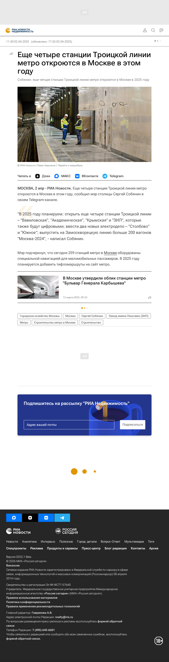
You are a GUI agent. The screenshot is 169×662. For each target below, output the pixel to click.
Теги (151, 541)
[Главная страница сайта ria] (6, 30)
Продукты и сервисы (62, 548)
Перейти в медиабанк (70, 165)
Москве (110, 253)
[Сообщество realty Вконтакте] (46, 518)
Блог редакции (116, 548)
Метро (24, 322)
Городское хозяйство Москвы (40, 316)
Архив (153, 548)
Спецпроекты (16, 548)
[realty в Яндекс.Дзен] (30, 518)
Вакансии (13, 565)
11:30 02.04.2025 (17, 41)
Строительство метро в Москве (54, 322)
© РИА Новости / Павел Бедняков (37, 165)
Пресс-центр (91, 548)
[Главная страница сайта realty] (27, 30)
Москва (70, 316)
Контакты (138, 548)
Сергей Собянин (92, 316)
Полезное (66, 541)
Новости (12, 541)
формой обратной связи (23, 638)
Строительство (91, 322)
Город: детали (87, 541)
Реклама (36, 548)
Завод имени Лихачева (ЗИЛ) (129, 316)
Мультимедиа (134, 541)
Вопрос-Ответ (110, 541)
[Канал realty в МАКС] (14, 518)
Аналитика (29, 541)
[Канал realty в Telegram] (62, 518)
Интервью (48, 541)
